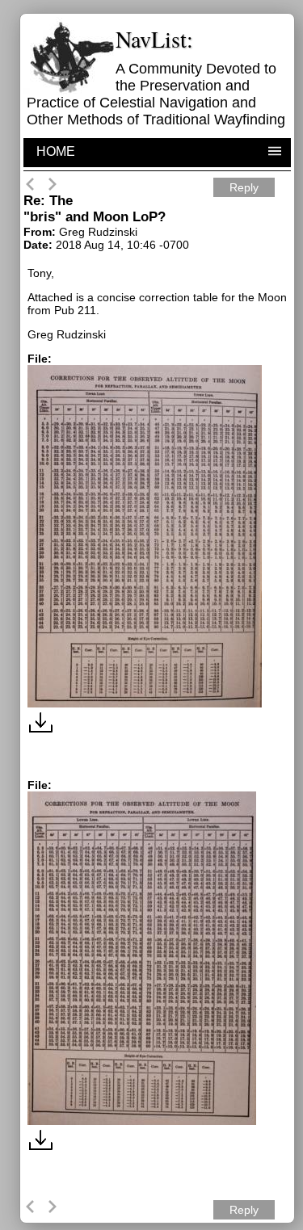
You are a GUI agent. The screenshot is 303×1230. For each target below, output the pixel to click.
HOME (55, 151)
